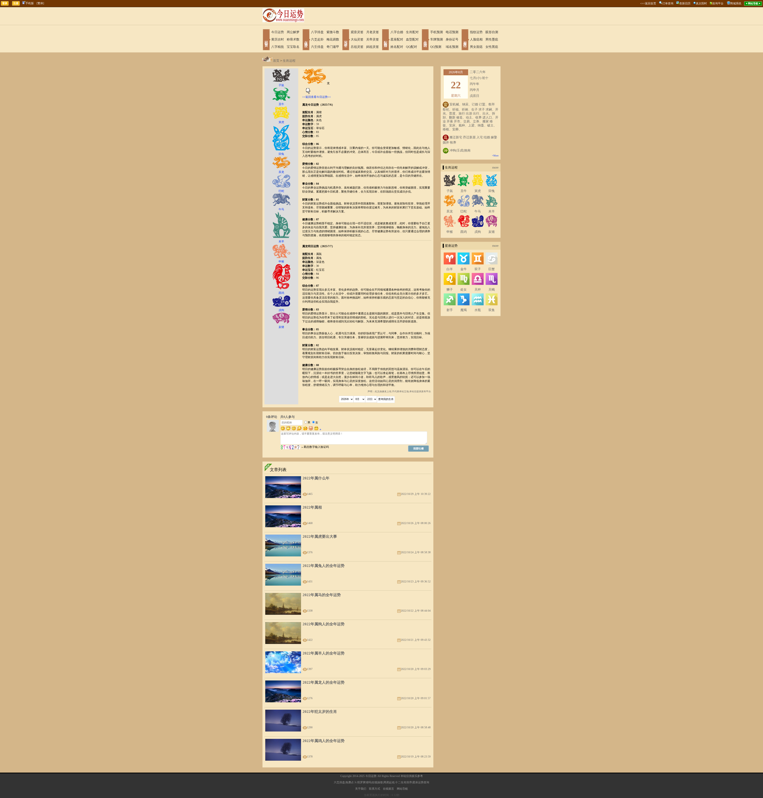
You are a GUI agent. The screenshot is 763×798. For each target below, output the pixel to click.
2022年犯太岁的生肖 (320, 711)
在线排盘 (306, 40)
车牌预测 (436, 39)
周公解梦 (293, 32)
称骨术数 (293, 39)
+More (495, 155)
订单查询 (667, 3)
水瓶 (477, 310)
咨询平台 (717, 3)
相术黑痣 (465, 40)
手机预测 (436, 32)
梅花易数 (332, 39)
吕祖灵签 (357, 46)
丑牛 (463, 191)
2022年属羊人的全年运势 (324, 653)
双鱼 (491, 310)
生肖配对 (412, 32)
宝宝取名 (293, 46)
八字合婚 (396, 32)
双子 (477, 269)
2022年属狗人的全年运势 (324, 624)
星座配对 (396, 39)
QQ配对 (411, 46)
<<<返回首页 (648, 3)
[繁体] (40, 3)
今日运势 (277, 32)
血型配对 (412, 39)
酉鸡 (463, 231)
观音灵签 (357, 32)
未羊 (491, 211)
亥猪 (491, 231)
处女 (463, 289)
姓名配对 (396, 46)
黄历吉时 (277, 39)
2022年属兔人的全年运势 (324, 566)
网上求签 (346, 40)
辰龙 (449, 211)
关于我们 (360, 788)
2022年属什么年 (316, 478)
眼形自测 (491, 32)
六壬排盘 (317, 46)
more (495, 167)
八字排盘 (317, 32)
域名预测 (452, 46)
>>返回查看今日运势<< (316, 96)
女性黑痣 (491, 46)
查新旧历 (684, 3)
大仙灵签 (357, 39)
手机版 (29, 3)
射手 (449, 310)
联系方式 (374, 788)
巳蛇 (463, 211)
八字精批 (277, 46)
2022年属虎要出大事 (320, 536)
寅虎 (477, 191)
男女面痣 (476, 46)
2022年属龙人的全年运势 (324, 682)
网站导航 (402, 788)
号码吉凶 (425, 40)
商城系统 (735, 3)
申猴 (449, 231)
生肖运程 (289, 60)
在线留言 (388, 788)
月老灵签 (372, 32)
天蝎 (491, 289)
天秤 (477, 289)
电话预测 (452, 32)
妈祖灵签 (372, 46)
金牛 (463, 269)
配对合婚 (385, 40)
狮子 (449, 289)
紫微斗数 (332, 32)
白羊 (449, 269)
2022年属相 (312, 507)
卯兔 (491, 191)
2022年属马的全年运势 (322, 595)
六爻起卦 (317, 39)
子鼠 (449, 191)
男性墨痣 (491, 39)
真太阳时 (701, 3)
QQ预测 (435, 46)
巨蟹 (491, 269)
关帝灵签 (372, 39)
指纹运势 (476, 32)
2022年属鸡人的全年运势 (324, 741)
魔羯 (463, 310)
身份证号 (452, 39)
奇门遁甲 (332, 46)
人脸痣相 (476, 39)
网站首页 (266, 40)
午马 (477, 211)
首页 (276, 60)
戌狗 (477, 231)
